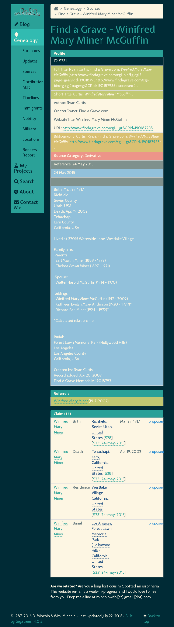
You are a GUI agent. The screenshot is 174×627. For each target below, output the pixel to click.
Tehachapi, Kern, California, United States (101, 462)
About (26, 191)
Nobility (29, 118)
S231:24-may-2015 (108, 443)
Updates (30, 61)
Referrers (61, 393)
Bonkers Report (29, 152)
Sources (29, 71)
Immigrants (32, 108)
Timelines (30, 97)
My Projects (23, 168)
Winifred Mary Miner (71, 401)
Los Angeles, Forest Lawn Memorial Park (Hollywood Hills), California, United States (102, 545)
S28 (108, 437)
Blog (24, 24)
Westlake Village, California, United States (100, 498)
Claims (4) (62, 413)
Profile (59, 53)
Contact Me (26, 205)
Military (29, 129)
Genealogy (26, 40)
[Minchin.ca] (56, 8)
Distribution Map (33, 84)
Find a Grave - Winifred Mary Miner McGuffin (95, 14)
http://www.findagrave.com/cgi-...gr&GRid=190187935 (108, 128)
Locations (30, 139)
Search (26, 181)
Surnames (31, 50)
